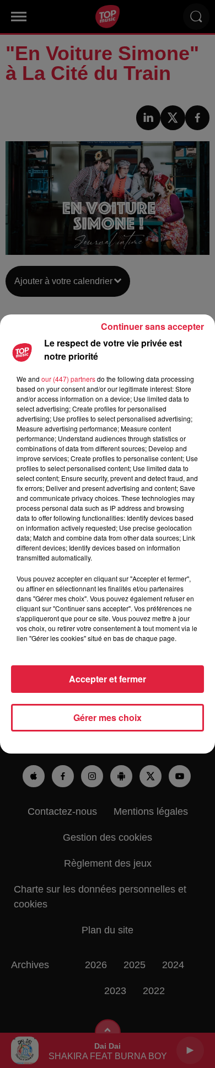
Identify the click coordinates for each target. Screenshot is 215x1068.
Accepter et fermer (107, 678)
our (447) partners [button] (68, 378)
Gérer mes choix (107, 717)
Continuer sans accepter (152, 326)
